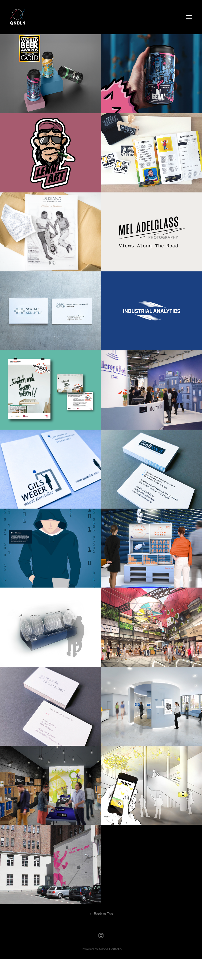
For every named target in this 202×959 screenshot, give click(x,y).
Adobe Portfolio (110, 949)
